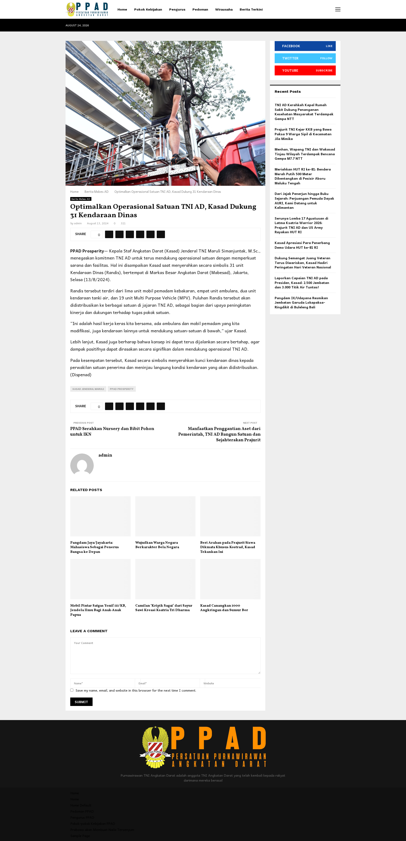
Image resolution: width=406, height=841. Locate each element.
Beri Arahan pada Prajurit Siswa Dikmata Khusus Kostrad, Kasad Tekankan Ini (227, 547)
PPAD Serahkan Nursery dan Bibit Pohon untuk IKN (112, 432)
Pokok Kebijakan (148, 9)
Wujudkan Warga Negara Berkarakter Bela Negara (157, 545)
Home (122, 9)
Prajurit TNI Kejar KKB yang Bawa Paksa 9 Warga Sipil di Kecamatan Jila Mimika (303, 134)
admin (78, 223)
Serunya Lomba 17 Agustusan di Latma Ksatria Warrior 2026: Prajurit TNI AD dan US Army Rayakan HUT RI (301, 225)
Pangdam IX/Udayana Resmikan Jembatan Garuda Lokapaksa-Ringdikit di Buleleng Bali (301, 302)
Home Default (80, 805)
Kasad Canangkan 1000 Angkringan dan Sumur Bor (224, 608)
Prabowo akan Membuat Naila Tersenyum (102, 829)
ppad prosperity (121, 389)
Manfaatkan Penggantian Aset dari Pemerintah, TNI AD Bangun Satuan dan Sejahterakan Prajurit (219, 434)
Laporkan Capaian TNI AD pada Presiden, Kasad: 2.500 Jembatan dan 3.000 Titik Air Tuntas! (302, 282)
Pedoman (200, 9)
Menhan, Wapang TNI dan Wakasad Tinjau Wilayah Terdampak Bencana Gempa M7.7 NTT (305, 154)
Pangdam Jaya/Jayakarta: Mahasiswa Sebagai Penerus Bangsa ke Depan (94, 547)
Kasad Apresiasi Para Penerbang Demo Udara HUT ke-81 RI (302, 245)
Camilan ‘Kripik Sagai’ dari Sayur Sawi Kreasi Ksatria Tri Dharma (163, 608)
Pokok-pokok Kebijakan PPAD (92, 823)
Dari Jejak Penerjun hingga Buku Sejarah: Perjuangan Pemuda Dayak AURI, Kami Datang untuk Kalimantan (304, 200)
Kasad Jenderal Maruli (88, 389)
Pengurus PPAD (82, 817)
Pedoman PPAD (82, 811)
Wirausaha (224, 9)
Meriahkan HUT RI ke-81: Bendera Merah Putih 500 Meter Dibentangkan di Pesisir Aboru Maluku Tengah (303, 176)
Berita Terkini (251, 9)
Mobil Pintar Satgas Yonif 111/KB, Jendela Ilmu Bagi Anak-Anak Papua (98, 610)
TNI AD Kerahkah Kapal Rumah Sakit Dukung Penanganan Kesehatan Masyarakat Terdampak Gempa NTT (304, 111)
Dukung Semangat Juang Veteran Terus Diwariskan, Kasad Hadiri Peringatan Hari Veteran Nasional (303, 262)
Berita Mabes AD (80, 199)
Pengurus (177, 9)
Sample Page (80, 835)
